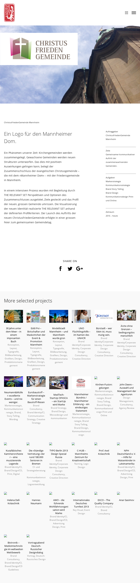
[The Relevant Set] (9, 12)
